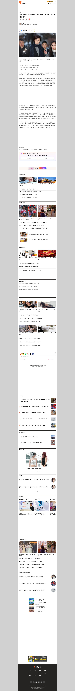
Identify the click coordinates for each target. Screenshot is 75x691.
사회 (20, 12)
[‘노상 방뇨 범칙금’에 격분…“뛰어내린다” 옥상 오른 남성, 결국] (53, 590)
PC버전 (45, 685)
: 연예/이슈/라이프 (24, 572)
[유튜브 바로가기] (36, 682)
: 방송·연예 (22, 539)
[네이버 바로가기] (41, 682)
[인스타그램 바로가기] (39, 682)
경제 (40, 670)
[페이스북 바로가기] (31, 682)
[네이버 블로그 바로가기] (44, 682)
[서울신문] (23, 2)
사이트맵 (42, 685)
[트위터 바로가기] (34, 682)
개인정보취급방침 (37, 685)
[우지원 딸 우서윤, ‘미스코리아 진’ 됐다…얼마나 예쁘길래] (53, 577)
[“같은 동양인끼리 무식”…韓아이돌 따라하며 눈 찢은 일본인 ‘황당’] (53, 583)
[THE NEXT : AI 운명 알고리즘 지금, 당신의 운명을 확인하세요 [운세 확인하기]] (37, 168)
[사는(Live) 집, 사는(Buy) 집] (53, 487)
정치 (30, 670)
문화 (35, 673)
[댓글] (29, 19)
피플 (30, 675)
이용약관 (32, 685)
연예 (40, 675)
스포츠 (35, 675)
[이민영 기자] (20, 24)
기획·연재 (21, 496)
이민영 (23, 23)
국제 (45, 670)
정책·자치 (30, 673)
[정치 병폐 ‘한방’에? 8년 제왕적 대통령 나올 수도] (53, 480)
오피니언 (20, 476)
